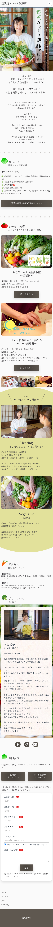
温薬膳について (12, 776)
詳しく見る (25, 294)
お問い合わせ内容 (11, 850)
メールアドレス (10, 837)
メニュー (4, 901)
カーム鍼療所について (40, 776)
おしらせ (4, 896)
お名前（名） (9, 807)
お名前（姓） (9, 797)
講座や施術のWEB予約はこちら (25, 203)
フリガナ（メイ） (11, 827)
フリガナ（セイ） (11, 817)
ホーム (4, 892)
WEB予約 (5, 905)
